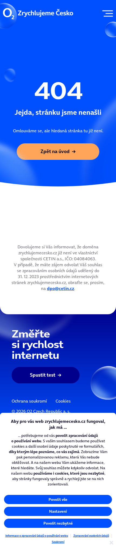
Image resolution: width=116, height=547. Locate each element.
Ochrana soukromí (29, 401)
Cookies (63, 401)
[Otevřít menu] (106, 13)
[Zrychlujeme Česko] (38, 13)
